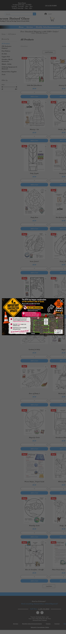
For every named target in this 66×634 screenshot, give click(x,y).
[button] (62, 301)
